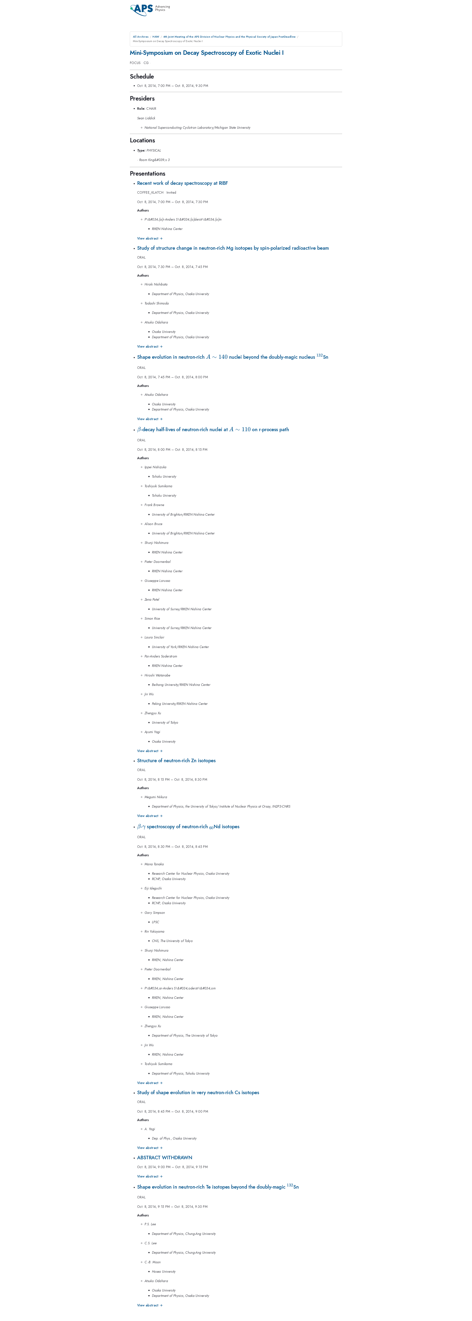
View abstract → (150, 238)
